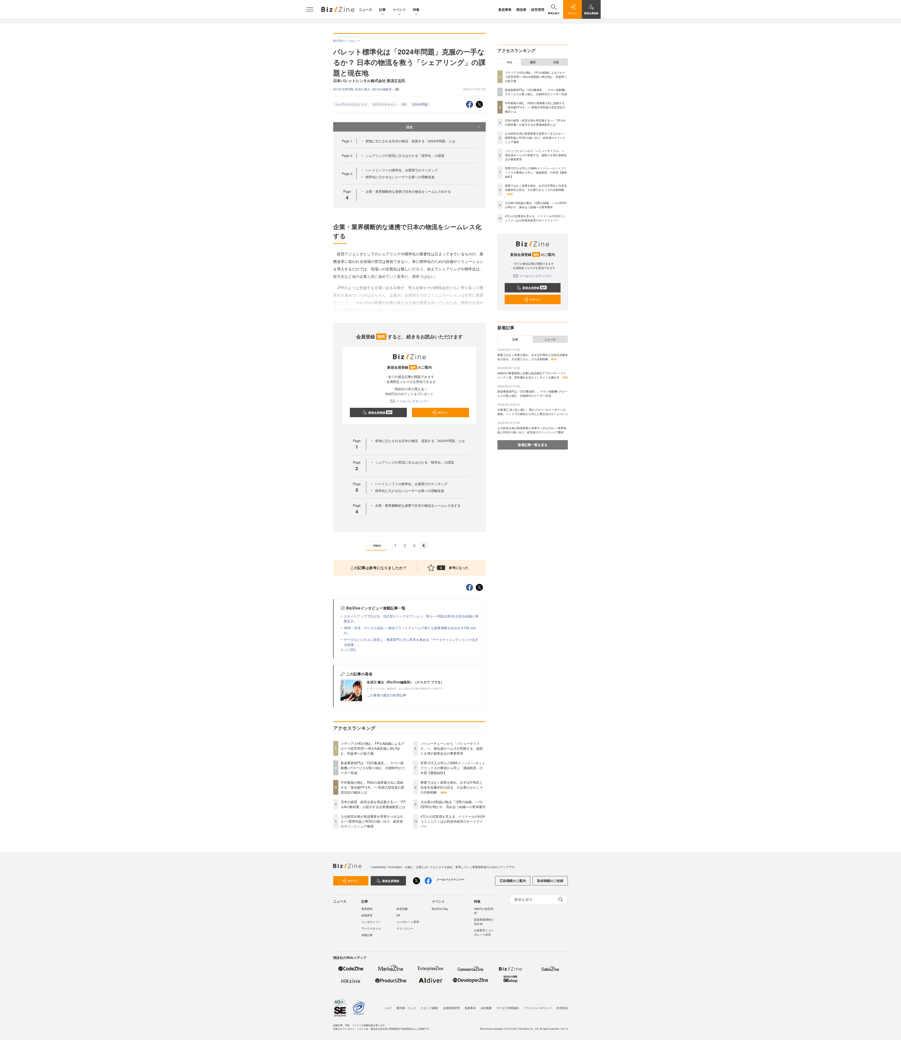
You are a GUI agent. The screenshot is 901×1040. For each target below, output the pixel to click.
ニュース (365, 9)
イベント (399, 9)
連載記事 (367, 935)
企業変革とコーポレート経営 (484, 932)
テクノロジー (405, 928)
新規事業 (505, 9)
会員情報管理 (451, 1008)
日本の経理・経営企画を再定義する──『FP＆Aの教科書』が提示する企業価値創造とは (373, 804)
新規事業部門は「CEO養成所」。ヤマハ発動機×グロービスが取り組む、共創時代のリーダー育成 (373, 767)
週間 (532, 62)
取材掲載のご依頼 (550, 880)
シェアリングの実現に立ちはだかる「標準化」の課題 (405, 155)
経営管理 (537, 9)
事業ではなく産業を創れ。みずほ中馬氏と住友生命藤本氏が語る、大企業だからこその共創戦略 (451, 787)
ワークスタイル (371, 928)
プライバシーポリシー (538, 1008)
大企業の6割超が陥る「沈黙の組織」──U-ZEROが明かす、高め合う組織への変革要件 (452, 804)
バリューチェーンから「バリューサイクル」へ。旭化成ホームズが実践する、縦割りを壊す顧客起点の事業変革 (451, 748)
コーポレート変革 (408, 922)
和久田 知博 (341, 89)
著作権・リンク (406, 1008)
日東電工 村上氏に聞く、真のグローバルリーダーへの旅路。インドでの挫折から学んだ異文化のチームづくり (532, 412)
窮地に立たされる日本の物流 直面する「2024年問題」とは (410, 141)
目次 (409, 127)
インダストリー (371, 922)
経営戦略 (402, 909)
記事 (382, 9)
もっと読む (348, 649)
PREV (377, 546)
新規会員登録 (380, 412)
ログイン (443, 412)
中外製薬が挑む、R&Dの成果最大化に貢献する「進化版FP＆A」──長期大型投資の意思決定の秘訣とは (372, 787)
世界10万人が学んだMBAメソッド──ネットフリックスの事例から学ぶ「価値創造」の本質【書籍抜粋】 (452, 767)
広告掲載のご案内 (513, 880)
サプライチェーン (384, 104)
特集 (416, 9)
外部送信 (562, 1008)
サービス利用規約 (507, 1008)
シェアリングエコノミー (351, 104)
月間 (556, 62)
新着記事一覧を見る (532, 444)
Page (347, 141)
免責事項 (470, 1008)
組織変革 (367, 915)
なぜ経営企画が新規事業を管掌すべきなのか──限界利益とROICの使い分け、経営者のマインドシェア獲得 (372, 821)
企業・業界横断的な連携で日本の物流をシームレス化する (408, 191)
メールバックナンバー (412, 401)
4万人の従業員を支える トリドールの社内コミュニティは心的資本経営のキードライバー (452, 821)
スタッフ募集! (429, 1008)
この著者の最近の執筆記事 (386, 695)
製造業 (521, 9)
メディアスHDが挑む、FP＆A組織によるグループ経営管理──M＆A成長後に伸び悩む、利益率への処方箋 (372, 748)
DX (404, 104)
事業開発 (367, 909)
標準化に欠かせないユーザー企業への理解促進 (400, 176)
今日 (509, 62)
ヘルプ (387, 1008)
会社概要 (486, 1008)
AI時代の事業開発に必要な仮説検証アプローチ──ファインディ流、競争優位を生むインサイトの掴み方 (531, 375)
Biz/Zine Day (440, 909)
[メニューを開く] (309, 9)
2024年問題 (420, 104)
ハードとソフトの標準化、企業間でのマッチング (402, 170)
